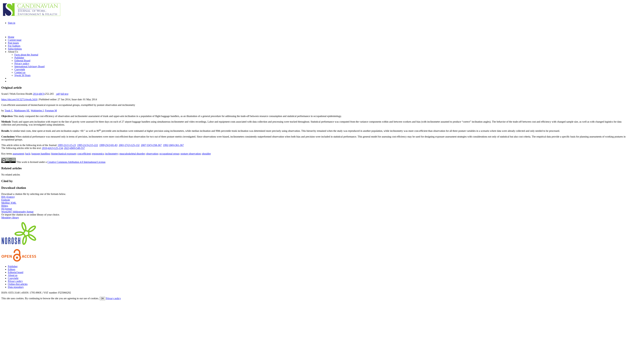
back (27, 153)
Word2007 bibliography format (17, 211)
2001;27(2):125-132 (129, 145)
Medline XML (8, 202)
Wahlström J (37, 110)
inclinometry (111, 153)
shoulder (206, 153)
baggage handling (40, 153)
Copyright (13, 278)
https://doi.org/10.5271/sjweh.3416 (19, 99)
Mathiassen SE (21, 110)
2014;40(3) (38, 93)
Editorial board (15, 272)
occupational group (169, 153)
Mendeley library (10, 217)
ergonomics (98, 153)
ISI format (6, 208)
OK (102, 298)
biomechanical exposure (63, 153)
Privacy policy (15, 281)
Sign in (11, 22)
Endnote (5, 199)
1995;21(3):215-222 (87, 145)
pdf (58, 93)
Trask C (9, 110)
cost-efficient (84, 153)
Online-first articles (18, 284)
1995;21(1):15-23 (67, 145)
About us (12, 275)
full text (64, 93)
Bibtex (4, 205)
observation (152, 153)
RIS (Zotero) (8, 197)
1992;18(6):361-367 (173, 145)
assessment (18, 153)
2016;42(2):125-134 (52, 148)
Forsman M (51, 110)
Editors (11, 269)
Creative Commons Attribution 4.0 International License (76, 162)
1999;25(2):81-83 (108, 145)
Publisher (13, 266)
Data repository (16, 287)
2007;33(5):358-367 (151, 145)
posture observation (191, 153)
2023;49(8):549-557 (74, 148)
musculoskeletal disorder (132, 153)
